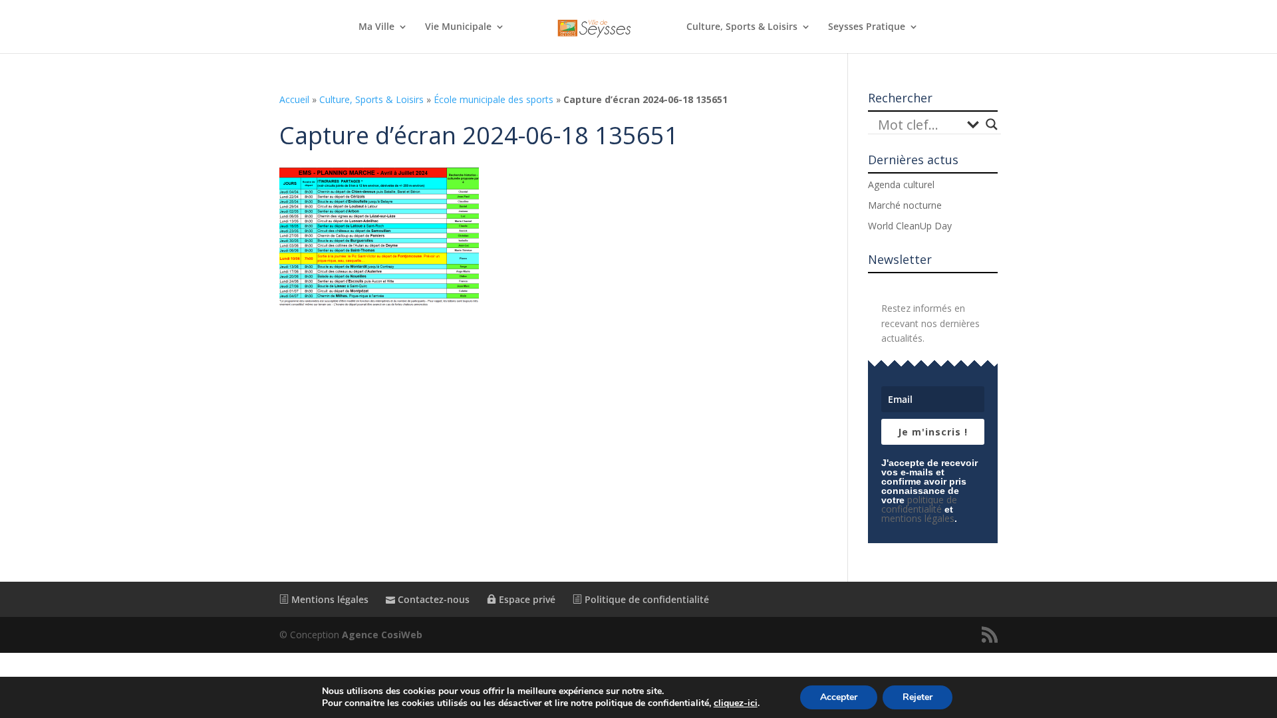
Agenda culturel (901, 184)
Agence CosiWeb (382, 634)
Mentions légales (328, 599)
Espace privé (525, 599)
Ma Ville (376, 27)
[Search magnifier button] (991, 124)
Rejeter (917, 697)
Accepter (838, 697)
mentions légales (917, 518)
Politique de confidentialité (645, 599)
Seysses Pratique (866, 27)
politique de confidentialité (919, 504)
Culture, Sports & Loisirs (741, 27)
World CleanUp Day (910, 225)
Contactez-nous (432, 599)
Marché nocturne (905, 205)
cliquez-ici (736, 703)
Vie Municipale (458, 27)
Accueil (294, 99)
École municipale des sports (493, 99)
